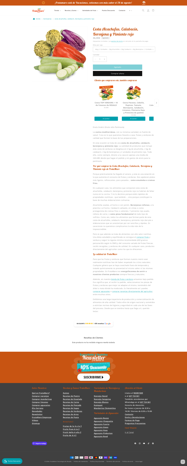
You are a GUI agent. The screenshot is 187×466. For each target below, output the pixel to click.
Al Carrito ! (106, 119)
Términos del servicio (113, 461)
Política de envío (127, 461)
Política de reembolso (81, 461)
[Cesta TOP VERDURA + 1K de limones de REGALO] (106, 93)
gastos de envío (117, 41)
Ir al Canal (129, 432)
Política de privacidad (97, 461)
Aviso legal (138, 461)
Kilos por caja (97, 45)
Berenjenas (47, 19)
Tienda (38, 19)
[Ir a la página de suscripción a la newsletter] (93, 367)
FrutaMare (53, 461)
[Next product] (156, 103)
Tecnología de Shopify (64, 461)
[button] (143, 10)
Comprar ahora (117, 73)
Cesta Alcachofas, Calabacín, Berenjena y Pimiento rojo (74, 19)
